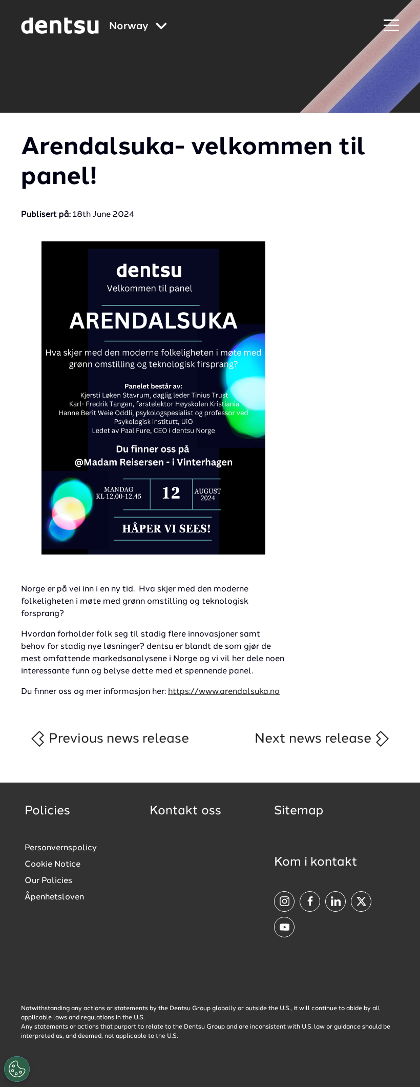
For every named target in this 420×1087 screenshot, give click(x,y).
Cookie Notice (52, 864)
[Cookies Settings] (17, 1069)
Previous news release (117, 739)
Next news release (314, 739)
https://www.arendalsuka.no (224, 692)
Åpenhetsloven (54, 897)
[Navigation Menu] (391, 25)
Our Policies (48, 881)
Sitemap (298, 811)
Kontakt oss (185, 811)
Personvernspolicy (61, 848)
